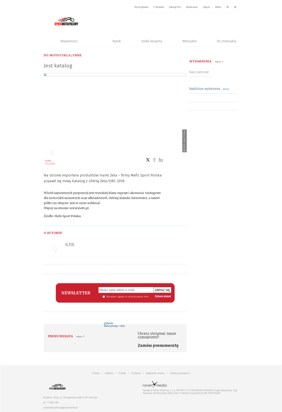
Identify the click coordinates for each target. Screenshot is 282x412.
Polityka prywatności (180, 373)
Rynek (117, 41)
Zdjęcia (206, 7)
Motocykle (189, 41)
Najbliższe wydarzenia (209, 89)
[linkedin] (161, 160)
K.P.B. (48, 160)
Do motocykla (226, 41)
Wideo (218, 7)
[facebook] (154, 160)
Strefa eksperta (151, 41)
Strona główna (141, 7)
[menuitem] (141, 7)
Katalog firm (175, 7)
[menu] (141, 7)
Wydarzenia (191, 7)
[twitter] (148, 160)
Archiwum (136, 373)
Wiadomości (69, 41)
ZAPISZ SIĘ (162, 290)
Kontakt (122, 373)
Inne (77, 55)
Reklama (109, 373)
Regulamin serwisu (155, 373)
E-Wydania (159, 7)
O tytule (96, 373)
